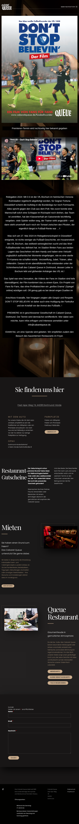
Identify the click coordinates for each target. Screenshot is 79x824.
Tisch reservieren (58, 683)
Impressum (71, 791)
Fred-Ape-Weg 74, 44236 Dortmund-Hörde (39, 405)
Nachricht (12, 731)
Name (11, 711)
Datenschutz (71, 789)
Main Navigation (68, 7)
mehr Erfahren (8, 586)
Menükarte (55, 671)
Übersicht (51, 432)
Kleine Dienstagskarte (60, 677)
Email (10, 721)
